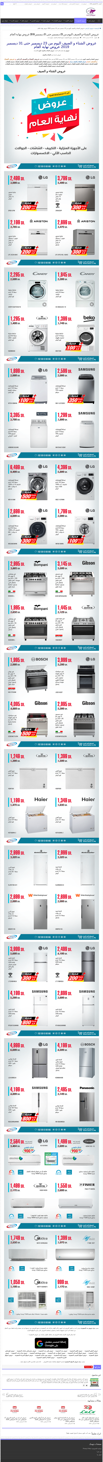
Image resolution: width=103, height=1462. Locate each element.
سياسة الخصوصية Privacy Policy (92, 1448)
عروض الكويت (69, 20)
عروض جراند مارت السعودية (19, 1353)
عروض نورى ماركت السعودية (43, 1355)
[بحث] (2, 3)
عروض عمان (46, 20)
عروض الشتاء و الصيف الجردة (47, 66)
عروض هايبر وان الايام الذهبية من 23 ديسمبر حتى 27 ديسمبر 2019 (87, 1395)
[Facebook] (15, 4)
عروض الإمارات (57, 20)
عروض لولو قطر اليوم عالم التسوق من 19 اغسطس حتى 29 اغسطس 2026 (89, 1419)
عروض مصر (91, 20)
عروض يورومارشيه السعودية (37, 1353)
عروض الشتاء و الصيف (59, 37)
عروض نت (84, 3)
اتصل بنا (99, 1455)
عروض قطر (25, 20)
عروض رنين (37, 3)
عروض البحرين (35, 20)
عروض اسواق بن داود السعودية (56, 1353)
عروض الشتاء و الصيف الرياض (27, 59)
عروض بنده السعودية (61, 1351)
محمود (95, 37)
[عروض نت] (91, 11)
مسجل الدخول (78, 1433)
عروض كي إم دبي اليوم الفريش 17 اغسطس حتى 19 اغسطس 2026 (15, 1418)
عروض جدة (50, 37)
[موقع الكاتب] (86, 1385)
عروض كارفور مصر (74, 3)
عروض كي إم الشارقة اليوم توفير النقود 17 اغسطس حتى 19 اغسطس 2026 (64, 1419)
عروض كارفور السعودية (91, 1351)
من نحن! (99, 1451)
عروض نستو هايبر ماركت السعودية (26, 1351)
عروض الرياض (89, 28)
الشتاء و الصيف (47, 55)
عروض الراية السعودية (60, 1355)
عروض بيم (54, 3)
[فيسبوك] (83, 1385)
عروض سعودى (28, 3)
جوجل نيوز (5, 20)
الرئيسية (97, 28)
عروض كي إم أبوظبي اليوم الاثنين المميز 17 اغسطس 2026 (40, 1418)
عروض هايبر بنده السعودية (46, 1351)
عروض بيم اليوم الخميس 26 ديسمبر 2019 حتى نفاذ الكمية (14, 1395)
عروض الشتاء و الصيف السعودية (46, 1357)
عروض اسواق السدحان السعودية (77, 1353)
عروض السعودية (80, 20)
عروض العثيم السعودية (76, 1351)
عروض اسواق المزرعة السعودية (24, 1355)
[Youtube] (14, 4)
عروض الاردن (14, 20)
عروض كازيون (45, 3)
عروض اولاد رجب (63, 3)
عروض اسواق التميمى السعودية (78, 1355)
